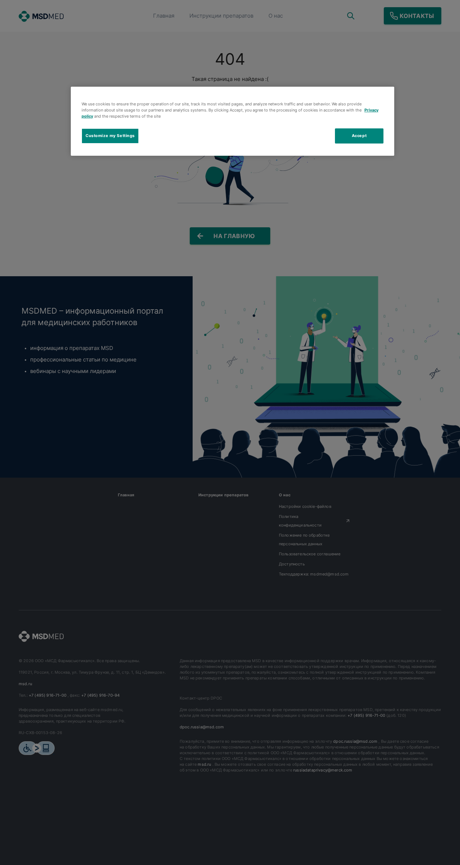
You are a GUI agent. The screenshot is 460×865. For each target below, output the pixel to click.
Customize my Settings (110, 135)
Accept (359, 135)
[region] (232, 121)
